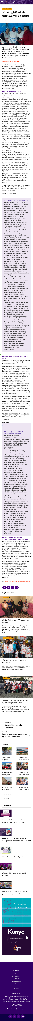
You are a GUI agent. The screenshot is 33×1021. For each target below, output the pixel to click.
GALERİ (16, 983)
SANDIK (16, 978)
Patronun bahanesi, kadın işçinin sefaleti (8, 775)
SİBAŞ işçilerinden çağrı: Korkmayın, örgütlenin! (14, 661)
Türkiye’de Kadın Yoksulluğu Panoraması (16, 857)
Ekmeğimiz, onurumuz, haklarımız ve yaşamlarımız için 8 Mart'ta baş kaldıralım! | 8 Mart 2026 (14, 893)
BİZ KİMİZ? (16, 988)
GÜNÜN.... (16, 986)
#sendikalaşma (8, 581)
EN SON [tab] (5, 744)
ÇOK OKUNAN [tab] (7, 794)
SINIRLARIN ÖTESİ (16, 976)
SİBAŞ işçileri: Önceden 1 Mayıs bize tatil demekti (15, 621)
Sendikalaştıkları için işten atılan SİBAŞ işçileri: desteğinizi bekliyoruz (15, 701)
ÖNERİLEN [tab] (6, 798)
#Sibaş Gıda (27, 581)
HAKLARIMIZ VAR (16, 981)
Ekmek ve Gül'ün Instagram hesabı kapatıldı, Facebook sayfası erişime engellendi (14, 822)
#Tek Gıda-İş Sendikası (18, 581)
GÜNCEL (16, 974)
